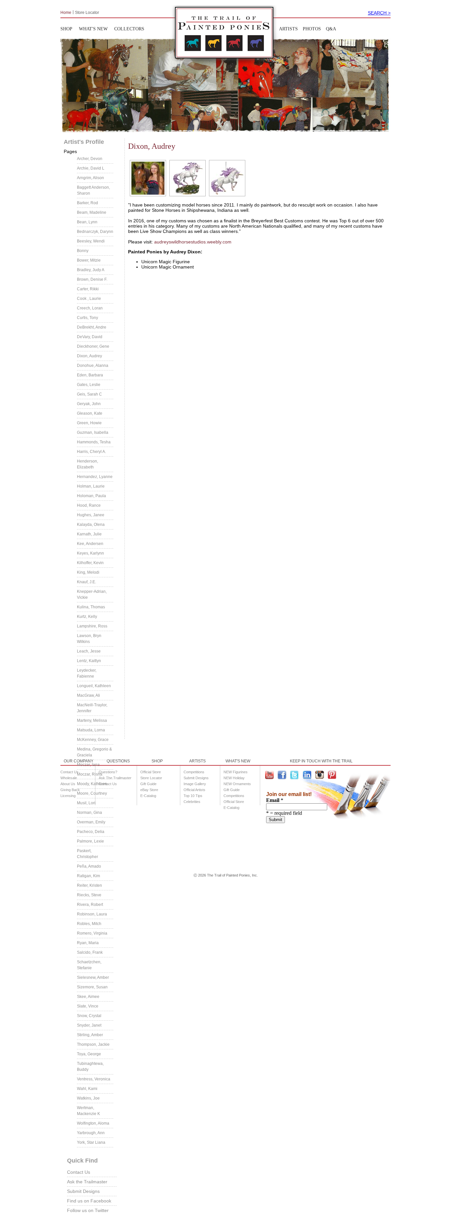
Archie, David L (90, 168)
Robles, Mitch (89, 923)
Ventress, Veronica (93, 1079)
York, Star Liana (91, 1142)
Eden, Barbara (90, 375)
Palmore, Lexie (90, 841)
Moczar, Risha (89, 774)
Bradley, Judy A (90, 270)
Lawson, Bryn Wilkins (89, 638)
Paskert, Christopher (87, 853)
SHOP (66, 28)
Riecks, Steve (89, 895)
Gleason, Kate (89, 413)
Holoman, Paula (91, 496)
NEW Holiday (234, 778)
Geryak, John (89, 403)
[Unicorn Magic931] (187, 178)
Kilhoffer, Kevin (90, 562)
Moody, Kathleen (92, 784)
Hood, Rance (89, 505)
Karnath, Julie (89, 534)
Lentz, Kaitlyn (89, 660)
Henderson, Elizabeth (87, 464)
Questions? (108, 772)
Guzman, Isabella (92, 432)
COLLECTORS (129, 28)
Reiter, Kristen (89, 885)
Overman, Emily (91, 822)
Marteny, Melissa (92, 720)
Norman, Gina (89, 812)
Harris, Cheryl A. (91, 451)
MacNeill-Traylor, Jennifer (92, 708)
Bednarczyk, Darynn (95, 231)
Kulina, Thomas (91, 607)
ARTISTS (288, 28)
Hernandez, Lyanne (95, 476)
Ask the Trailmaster (87, 1181)
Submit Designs (83, 1191)
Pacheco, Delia (90, 831)
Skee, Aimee (88, 996)
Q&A (331, 28)
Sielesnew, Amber (93, 977)
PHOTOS (312, 28)
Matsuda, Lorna (91, 730)
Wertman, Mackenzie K (88, 1110)
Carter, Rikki (88, 289)
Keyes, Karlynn (90, 553)
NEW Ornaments (237, 784)
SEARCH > (379, 13)
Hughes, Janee (90, 515)
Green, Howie (89, 423)
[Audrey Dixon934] (147, 178)
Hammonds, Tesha (94, 442)
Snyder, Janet (89, 1025)
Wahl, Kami (87, 1088)
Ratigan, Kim (88, 876)
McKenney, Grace (93, 739)
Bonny (82, 250)
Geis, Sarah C (89, 394)
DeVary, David (89, 337)
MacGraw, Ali (88, 695)
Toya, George (89, 1054)
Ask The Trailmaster (115, 778)
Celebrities (192, 802)
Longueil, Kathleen (94, 686)
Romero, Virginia (92, 933)
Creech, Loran (90, 308)
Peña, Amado (89, 866)
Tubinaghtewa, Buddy (90, 1066)
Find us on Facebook (89, 1200)
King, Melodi (88, 572)
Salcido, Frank (90, 952)
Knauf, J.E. (86, 582)
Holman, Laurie (91, 486)
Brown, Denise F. (92, 279)
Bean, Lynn (87, 222)
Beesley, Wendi (91, 241)
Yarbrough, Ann (91, 1133)
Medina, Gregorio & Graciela (94, 752)
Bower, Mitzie (89, 260)
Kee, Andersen (90, 543)
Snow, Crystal (89, 1015)
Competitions (194, 772)
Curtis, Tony (87, 317)
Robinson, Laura (92, 914)
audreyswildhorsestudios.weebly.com (192, 241)
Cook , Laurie (89, 298)
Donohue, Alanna (92, 365)
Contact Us (78, 1172)
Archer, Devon (89, 158)
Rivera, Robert (90, 904)
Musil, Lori (86, 803)
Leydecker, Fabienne (86, 673)
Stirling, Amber (90, 1035)
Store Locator (87, 12)
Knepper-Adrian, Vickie (92, 594)
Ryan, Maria (88, 943)
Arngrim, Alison (90, 178)
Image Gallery (195, 784)
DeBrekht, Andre (91, 327)
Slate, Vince (87, 1006)
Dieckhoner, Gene (93, 346)
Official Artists (194, 790)
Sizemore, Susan (92, 987)
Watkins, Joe (88, 1098)
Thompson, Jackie (93, 1044)
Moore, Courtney (92, 793)
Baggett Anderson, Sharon (93, 190)
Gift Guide (148, 784)
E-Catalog (148, 796)
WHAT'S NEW (93, 28)
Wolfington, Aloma (93, 1123)
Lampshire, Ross (92, 626)
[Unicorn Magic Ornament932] (226, 178)
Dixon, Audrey (89, 356)
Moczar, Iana (88, 764)
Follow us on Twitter (88, 1210)
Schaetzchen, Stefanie (89, 965)
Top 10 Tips (193, 796)
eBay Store (149, 790)
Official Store (150, 772)
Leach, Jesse (89, 651)
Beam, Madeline (91, 212)
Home (65, 12)
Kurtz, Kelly (87, 616)
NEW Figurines (236, 772)
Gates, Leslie (88, 384)
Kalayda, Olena (91, 524)
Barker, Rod (87, 203)
